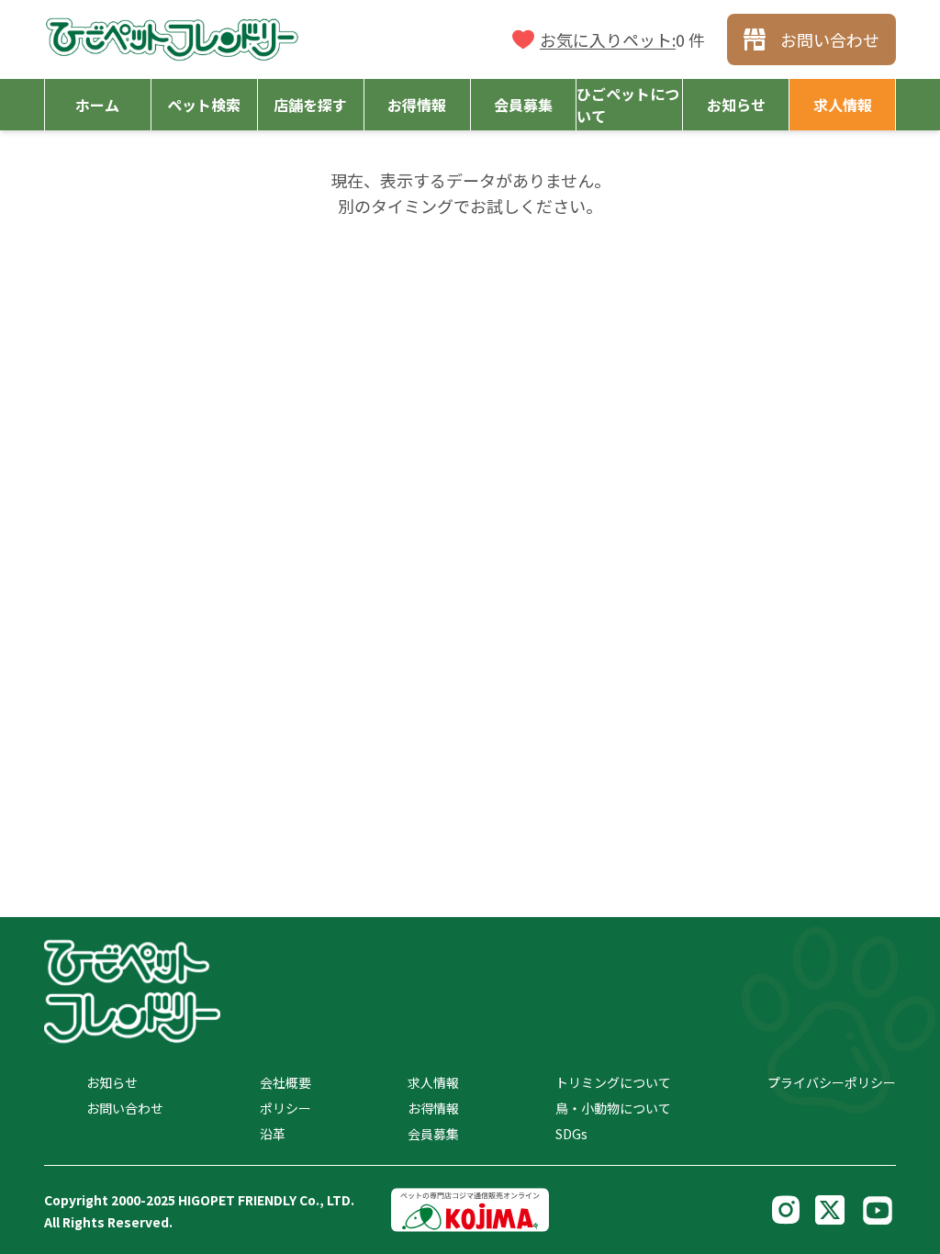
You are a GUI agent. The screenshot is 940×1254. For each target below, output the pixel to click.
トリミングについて (613, 1082)
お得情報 (433, 1108)
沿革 (272, 1134)
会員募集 (433, 1134)
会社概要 (285, 1082)
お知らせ (112, 1082)
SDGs (571, 1134)
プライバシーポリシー (831, 1082)
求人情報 (433, 1082)
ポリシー (285, 1108)
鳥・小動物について (613, 1108)
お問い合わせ (124, 1108)
